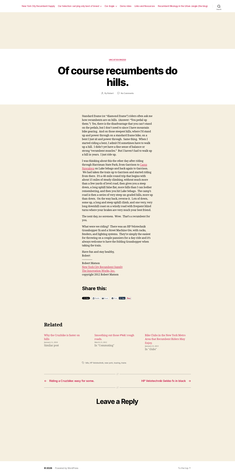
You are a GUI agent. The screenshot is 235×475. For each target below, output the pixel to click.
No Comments (127, 93)
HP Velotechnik (96, 363)
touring (117, 363)
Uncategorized (117, 60)
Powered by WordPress (66, 468)
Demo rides (125, 6)
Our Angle (109, 6)
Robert (110, 93)
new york (109, 363)
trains (123, 363)
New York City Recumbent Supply (38, 6)
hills (87, 363)
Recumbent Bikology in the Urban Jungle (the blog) (183, 6)
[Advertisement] (117, 30)
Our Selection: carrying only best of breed (78, 6)
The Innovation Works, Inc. (98, 271)
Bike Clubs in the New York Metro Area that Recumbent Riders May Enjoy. (165, 339)
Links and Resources (145, 6)
